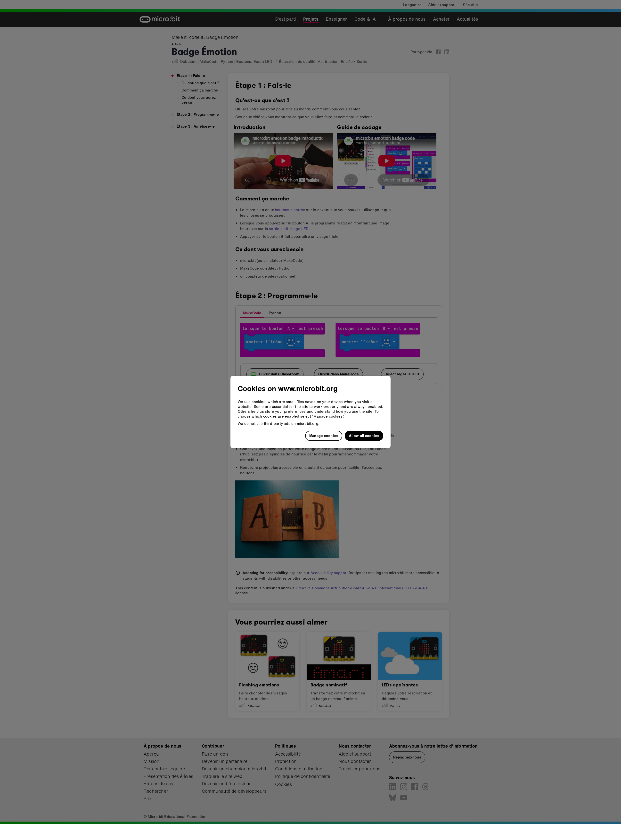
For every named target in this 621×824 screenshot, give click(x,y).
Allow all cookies (364, 435)
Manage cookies (323, 435)
